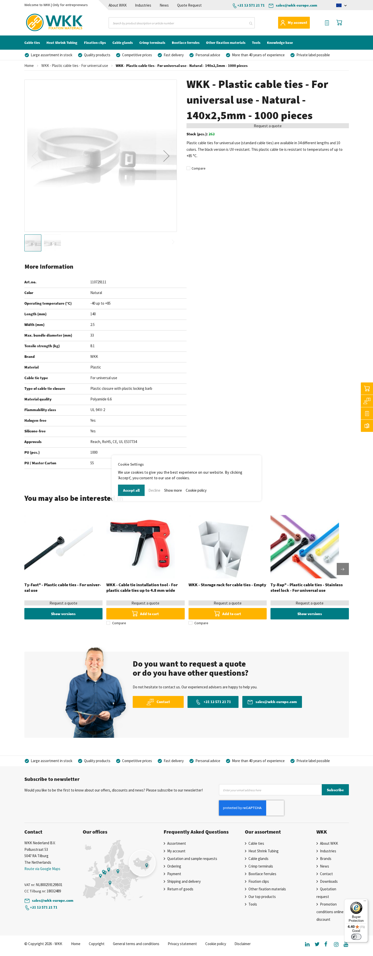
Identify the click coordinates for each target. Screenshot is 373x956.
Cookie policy (196, 490)
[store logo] (45, 22)
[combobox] (182, 22)
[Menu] (365, 902)
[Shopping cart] (367, 388)
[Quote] (367, 413)
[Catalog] (367, 426)
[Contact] (367, 401)
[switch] (356, 937)
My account (297, 22)
